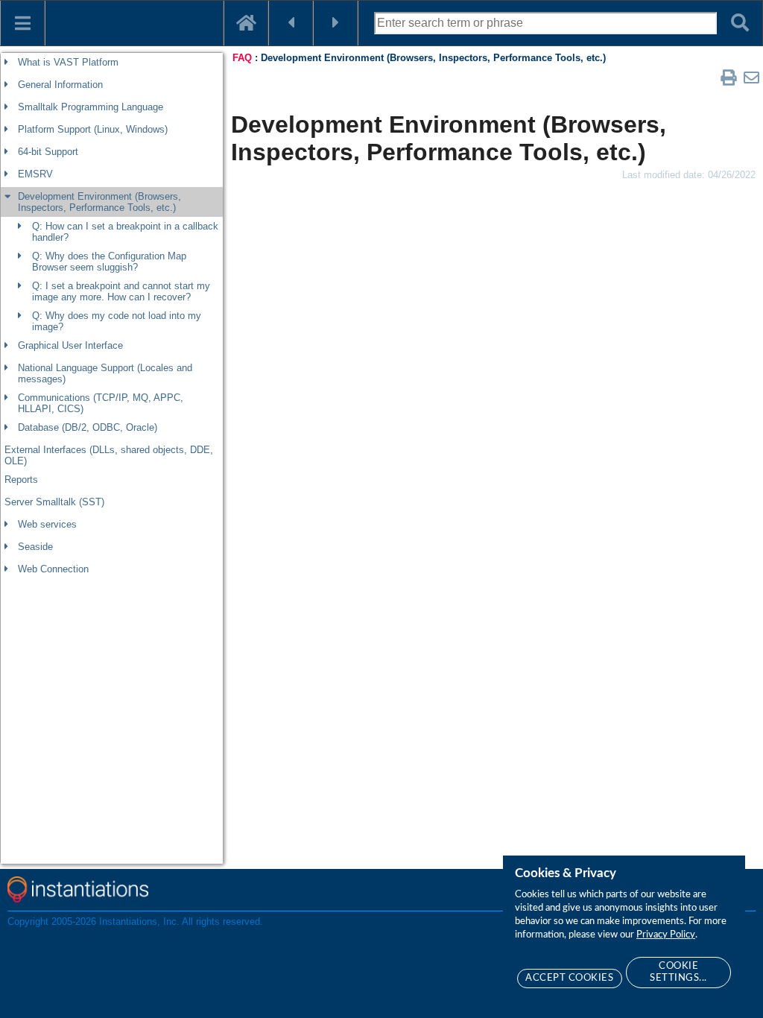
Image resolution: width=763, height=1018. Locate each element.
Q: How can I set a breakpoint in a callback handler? (125, 232)
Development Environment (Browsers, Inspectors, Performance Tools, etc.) (99, 202)
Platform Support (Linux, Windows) (93, 129)
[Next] (335, 23)
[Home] (246, 23)
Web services (47, 524)
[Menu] (22, 23)
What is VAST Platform (68, 62)
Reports (21, 479)
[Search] (740, 23)
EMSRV (35, 174)
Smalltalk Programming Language (90, 107)
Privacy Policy (665, 935)
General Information (60, 84)
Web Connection (53, 569)
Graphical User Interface (70, 345)
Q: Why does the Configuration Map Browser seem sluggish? (109, 261)
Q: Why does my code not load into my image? (116, 321)
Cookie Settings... (678, 972)
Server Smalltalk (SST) (54, 502)
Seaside (35, 546)
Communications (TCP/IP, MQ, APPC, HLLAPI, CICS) (100, 403)
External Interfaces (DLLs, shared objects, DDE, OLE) (108, 455)
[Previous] (290, 23)
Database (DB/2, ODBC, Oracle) (87, 427)
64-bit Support (48, 151)
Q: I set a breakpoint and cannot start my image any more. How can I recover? (121, 291)
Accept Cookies (569, 978)
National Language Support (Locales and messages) (105, 373)
